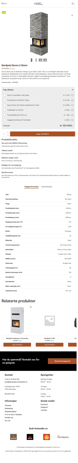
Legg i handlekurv (42, 134)
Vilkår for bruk (58, 451)
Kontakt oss (9, 417)
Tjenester (8, 405)
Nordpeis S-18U (49, 338)
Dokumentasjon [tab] (46, 187)
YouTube (44, 410)
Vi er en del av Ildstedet (13, 414)
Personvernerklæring (44, 451)
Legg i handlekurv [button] (17, 344)
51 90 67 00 (15, 379)
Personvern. (56, 447)
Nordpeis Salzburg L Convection (17, 338)
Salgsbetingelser (11, 411)
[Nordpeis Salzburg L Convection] (17, 320)
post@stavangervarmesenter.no (16, 382)
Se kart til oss (9, 394)
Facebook (44, 404)
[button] (73, 3)
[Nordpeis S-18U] (49, 320)
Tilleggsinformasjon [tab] (31, 187)
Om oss (7, 420)
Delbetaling (9, 408)
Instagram (44, 407)
